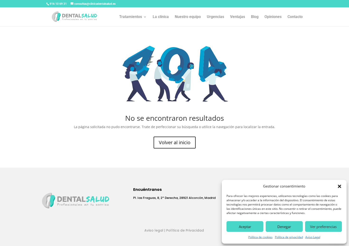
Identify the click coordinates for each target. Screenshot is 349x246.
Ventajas (237, 17)
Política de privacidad (289, 237)
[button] (339, 186)
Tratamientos (130, 17)
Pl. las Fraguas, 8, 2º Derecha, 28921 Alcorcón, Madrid (174, 198)
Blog (255, 17)
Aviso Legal (312, 237)
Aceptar (245, 226)
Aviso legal (153, 230)
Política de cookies (260, 237)
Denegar (284, 226)
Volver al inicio (174, 142)
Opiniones (273, 17)
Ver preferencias (323, 226)
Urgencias (215, 17)
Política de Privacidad (185, 230)
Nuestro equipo (188, 17)
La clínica (161, 17)
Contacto (295, 17)
